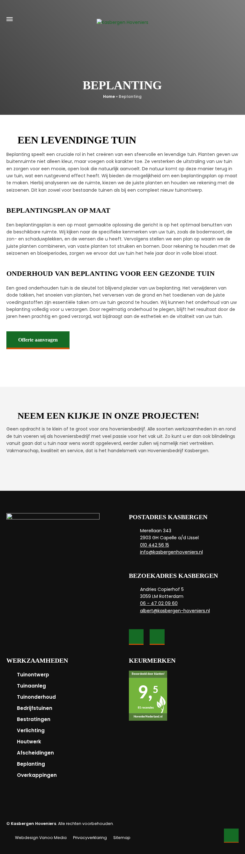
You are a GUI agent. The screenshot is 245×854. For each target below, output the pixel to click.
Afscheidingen (35, 752)
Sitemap (121, 837)
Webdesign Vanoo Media (41, 837)
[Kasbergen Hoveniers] (122, 19)
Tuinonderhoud (36, 697)
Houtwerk (29, 741)
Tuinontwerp (33, 674)
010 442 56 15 (154, 545)
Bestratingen (33, 719)
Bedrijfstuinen (34, 708)
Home (109, 96)
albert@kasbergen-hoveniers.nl (175, 610)
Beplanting (31, 764)
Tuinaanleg (31, 685)
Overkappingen (37, 775)
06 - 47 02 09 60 (159, 603)
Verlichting (31, 730)
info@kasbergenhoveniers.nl (171, 552)
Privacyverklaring (90, 837)
